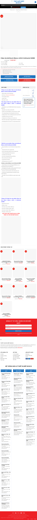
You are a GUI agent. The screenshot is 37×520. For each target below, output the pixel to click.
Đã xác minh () (33, 93)
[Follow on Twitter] (29, 358)
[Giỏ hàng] (35, 2)
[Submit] (35, 5)
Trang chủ (12, 9)
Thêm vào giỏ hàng (9, 76)
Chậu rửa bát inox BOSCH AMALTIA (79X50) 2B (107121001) (30, 279)
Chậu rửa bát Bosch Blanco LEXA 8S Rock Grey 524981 (18, 261)
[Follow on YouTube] (33, 358)
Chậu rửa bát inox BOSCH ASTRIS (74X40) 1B (30, 261)
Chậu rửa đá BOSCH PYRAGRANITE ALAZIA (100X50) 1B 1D (18, 279)
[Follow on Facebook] (26, 358)
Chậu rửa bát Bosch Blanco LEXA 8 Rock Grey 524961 (6, 296)
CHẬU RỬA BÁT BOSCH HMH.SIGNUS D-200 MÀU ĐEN (31, 296)
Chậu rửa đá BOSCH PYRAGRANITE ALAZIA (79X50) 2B (18, 297)
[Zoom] (2, 48)
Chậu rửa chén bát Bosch (21, 9)
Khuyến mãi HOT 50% (16, 7)
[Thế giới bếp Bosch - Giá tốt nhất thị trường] (18, 2)
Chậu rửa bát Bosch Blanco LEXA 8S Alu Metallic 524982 (6, 279)
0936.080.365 (20, 347)
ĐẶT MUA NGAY (27, 76)
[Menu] (1, 2)
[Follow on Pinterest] (31, 358)
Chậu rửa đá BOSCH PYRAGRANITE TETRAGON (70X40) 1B (6, 314)
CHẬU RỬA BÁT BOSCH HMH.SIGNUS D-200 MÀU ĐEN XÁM (6, 262)
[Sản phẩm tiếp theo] (19, 11)
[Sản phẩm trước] (17, 11)
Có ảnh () (33, 90)
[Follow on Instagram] (28, 358)
